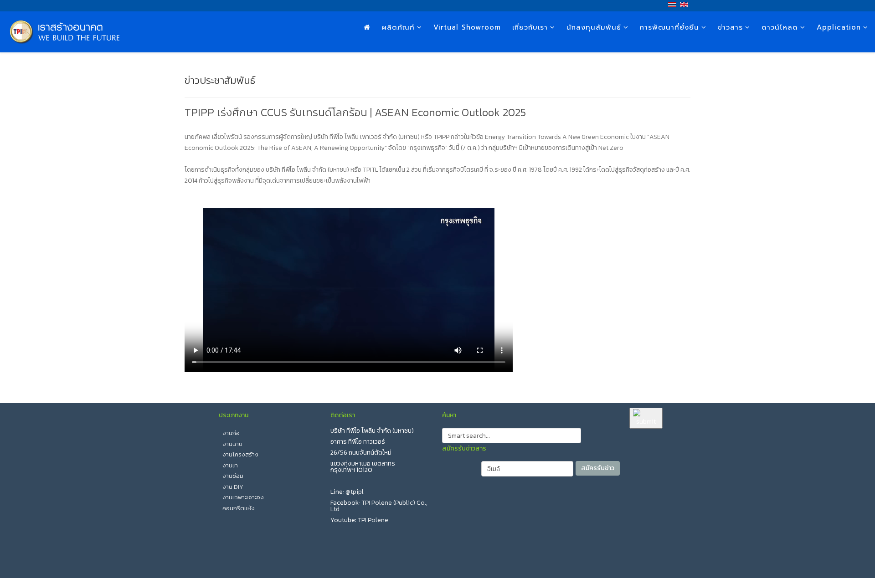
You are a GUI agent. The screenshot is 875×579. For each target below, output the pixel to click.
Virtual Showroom (467, 27)
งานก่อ (231, 433)
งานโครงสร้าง (240, 454)
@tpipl (354, 492)
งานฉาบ (232, 444)
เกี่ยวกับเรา (530, 27)
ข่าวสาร (730, 27)
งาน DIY (232, 486)
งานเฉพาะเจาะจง (243, 497)
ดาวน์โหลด (780, 27)
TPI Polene (373, 520)
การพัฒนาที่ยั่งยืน (669, 27)
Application (839, 27)
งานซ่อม (232, 475)
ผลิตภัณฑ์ (398, 27)
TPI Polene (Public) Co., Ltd (378, 506)
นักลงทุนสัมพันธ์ (593, 27)
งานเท (230, 465)
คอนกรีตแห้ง (238, 508)
